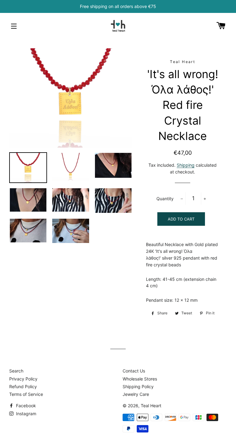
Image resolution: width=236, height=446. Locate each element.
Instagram (25, 413)
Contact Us (134, 370)
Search (16, 370)
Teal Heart (151, 405)
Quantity (165, 198)
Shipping (186, 165)
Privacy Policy (23, 378)
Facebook (25, 405)
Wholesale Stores (140, 378)
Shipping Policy (138, 386)
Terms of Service (26, 394)
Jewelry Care (136, 394)
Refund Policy (23, 386)
